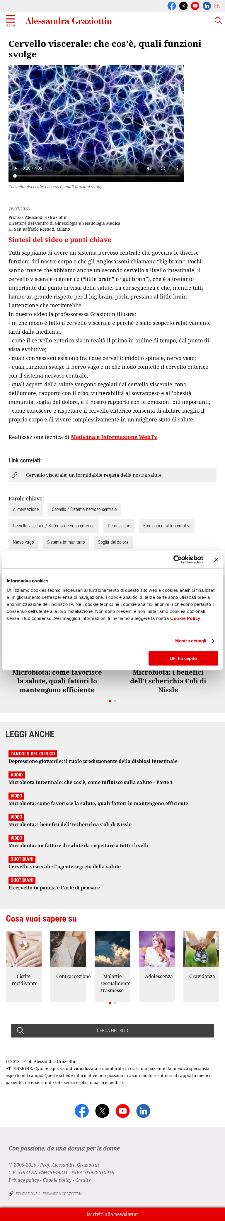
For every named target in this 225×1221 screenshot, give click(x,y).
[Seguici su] (195, 5)
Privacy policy (23, 1180)
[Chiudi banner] (216, 560)
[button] (110, 701)
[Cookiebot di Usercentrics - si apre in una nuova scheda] (177, 559)
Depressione (119, 526)
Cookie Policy (185, 618)
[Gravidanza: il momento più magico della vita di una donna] (201, 949)
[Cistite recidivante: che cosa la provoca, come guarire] (24, 949)
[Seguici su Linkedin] (206, 5)
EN (217, 5)
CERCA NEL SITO (112, 1030)
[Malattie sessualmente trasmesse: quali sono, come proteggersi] (112, 949)
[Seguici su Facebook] (171, 5)
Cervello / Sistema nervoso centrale (84, 509)
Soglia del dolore (113, 542)
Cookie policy (57, 1180)
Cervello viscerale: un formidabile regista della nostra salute (94, 475)
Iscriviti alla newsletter (112, 1214)
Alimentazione (26, 509)
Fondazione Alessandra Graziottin (49, 1193)
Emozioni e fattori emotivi (166, 526)
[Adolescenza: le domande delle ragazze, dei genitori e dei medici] (157, 949)
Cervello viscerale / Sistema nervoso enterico (54, 526)
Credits (83, 1180)
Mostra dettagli (191, 640)
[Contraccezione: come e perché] (68, 949)
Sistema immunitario (66, 542)
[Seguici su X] (183, 5)
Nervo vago (23, 542)
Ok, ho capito (183, 658)
